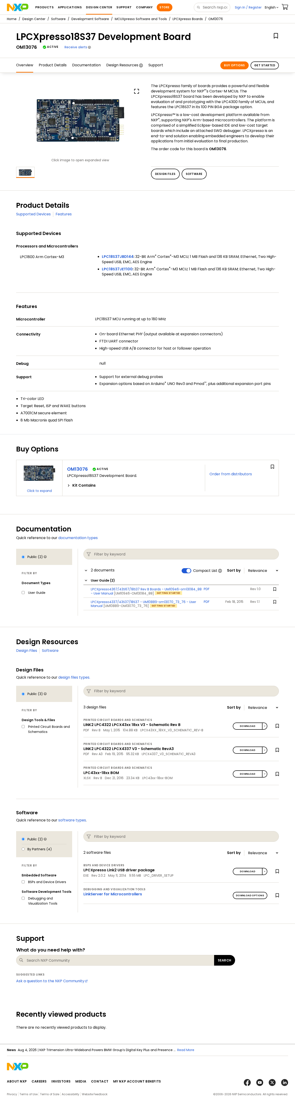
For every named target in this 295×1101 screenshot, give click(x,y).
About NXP (17, 1081)
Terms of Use (29, 1094)
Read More (185, 1050)
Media (80, 1081)
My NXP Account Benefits (137, 1081)
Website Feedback (94, 1094)
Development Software (90, 19)
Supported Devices (33, 214)
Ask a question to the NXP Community (50, 981)
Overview (24, 65)
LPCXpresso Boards (188, 19)
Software (58, 19)
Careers (39, 1081)
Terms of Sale (49, 1094)
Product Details (53, 65)
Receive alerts (76, 47)
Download (247, 726)
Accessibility (70, 1094)
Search (224, 960)
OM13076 (77, 469)
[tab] (133, 485)
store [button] (164, 7)
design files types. (74, 677)
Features (64, 214)
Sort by (234, 570)
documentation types (78, 537)
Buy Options (234, 65)
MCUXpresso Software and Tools (141, 19)
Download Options (250, 895)
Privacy (12, 1094)
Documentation (86, 65)
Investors (61, 1081)
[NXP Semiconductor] (17, 7)
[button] (271, 7)
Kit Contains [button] (84, 485)
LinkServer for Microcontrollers (112, 894)
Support (155, 65)
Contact (100, 1081)
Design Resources (122, 65)
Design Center (33, 19)
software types (72, 820)
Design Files (26, 650)
